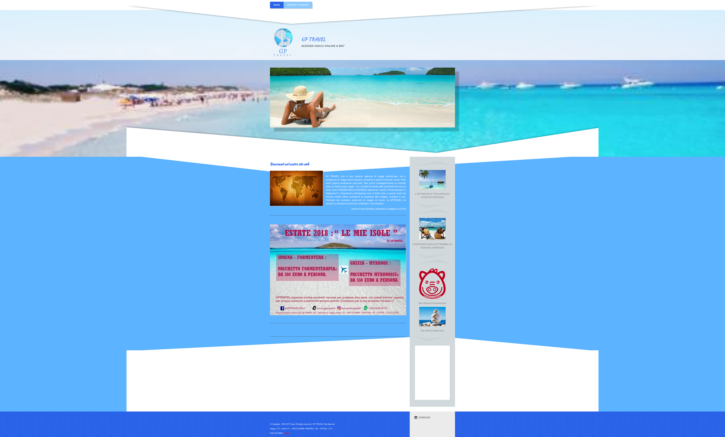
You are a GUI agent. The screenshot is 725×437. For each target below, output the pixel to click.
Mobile (287, 433)
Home (276, 5)
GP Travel (313, 39)
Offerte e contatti (298, 5)
